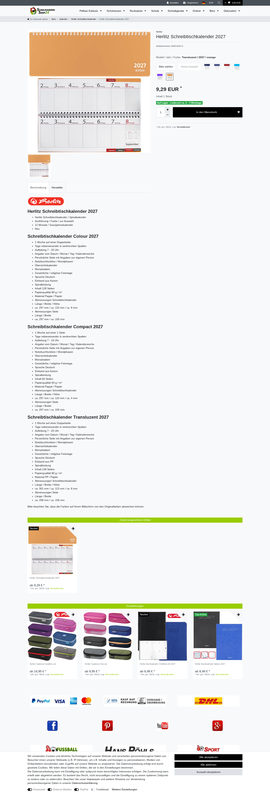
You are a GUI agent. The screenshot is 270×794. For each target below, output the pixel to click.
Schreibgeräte (176, 10)
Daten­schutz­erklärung (85, 783)
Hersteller (57, 187)
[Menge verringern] (167, 114)
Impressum (93, 779)
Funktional (102, 789)
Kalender (63, 19)
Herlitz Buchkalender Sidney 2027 (210, 664)
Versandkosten (183, 127)
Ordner (197, 10)
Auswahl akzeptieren (209, 772)
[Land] (203, 3)
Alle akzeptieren (208, 757)
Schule (155, 10)
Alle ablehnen (208, 764)
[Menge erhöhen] (167, 109)
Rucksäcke (136, 10)
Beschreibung (38, 187)
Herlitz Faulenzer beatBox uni (43, 664)
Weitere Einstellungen (124, 789)
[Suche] (219, 3)
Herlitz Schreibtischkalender (83, 19)
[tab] (38, 187)
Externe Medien (62, 789)
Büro (213, 10)
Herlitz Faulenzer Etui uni (96, 664)
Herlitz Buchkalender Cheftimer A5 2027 (157, 664)
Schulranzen (114, 10)
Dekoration (230, 10)
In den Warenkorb (206, 112)
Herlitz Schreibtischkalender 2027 (45, 578)
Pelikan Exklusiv (89, 10)
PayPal (84, 789)
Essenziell (39, 789)
